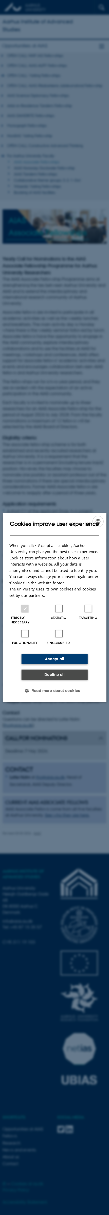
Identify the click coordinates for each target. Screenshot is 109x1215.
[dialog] (54, 607)
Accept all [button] (54, 658)
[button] (54, 691)
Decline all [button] (54, 674)
